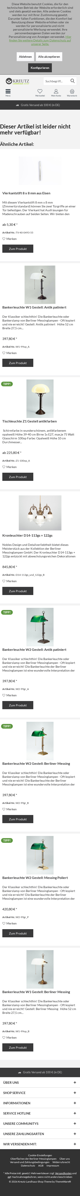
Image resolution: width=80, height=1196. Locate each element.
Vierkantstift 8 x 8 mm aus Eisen (26, 193)
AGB (41, 1165)
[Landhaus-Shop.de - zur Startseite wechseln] (20, 81)
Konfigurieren (40, 67)
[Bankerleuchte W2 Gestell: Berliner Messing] (40, 741)
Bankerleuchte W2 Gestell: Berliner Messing (36, 763)
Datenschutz (28, 1165)
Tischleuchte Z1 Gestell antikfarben (29, 421)
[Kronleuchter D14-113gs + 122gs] (40, 513)
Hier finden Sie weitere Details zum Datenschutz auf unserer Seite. (40, 40)
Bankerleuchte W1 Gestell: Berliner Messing (36, 992)
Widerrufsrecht (61, 1162)
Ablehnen (25, 56)
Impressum (53, 1165)
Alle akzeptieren (49, 56)
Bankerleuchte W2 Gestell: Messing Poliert (35, 878)
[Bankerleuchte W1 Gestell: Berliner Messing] (40, 969)
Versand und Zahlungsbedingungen (29, 1162)
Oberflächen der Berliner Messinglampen (33, 1158)
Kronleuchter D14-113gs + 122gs (27, 535)
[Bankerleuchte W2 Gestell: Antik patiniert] (40, 627)
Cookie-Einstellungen (40, 1155)
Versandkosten (63, 1173)
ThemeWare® (63, 1181)
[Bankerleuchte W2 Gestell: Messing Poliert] (40, 855)
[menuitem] (72, 92)
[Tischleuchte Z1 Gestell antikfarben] (40, 398)
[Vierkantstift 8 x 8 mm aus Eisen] (40, 170)
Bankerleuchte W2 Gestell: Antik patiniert (34, 649)
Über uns (65, 1158)
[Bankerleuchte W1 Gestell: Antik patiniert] (40, 285)
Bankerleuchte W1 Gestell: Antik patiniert (34, 307)
